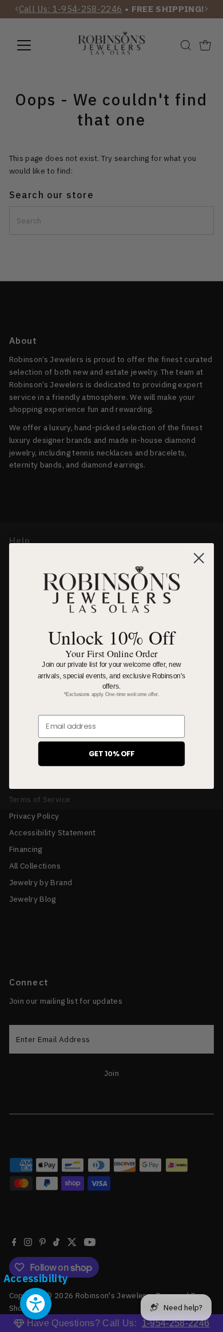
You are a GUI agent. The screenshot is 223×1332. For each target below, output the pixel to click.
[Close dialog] (199, 558)
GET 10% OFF (111, 753)
